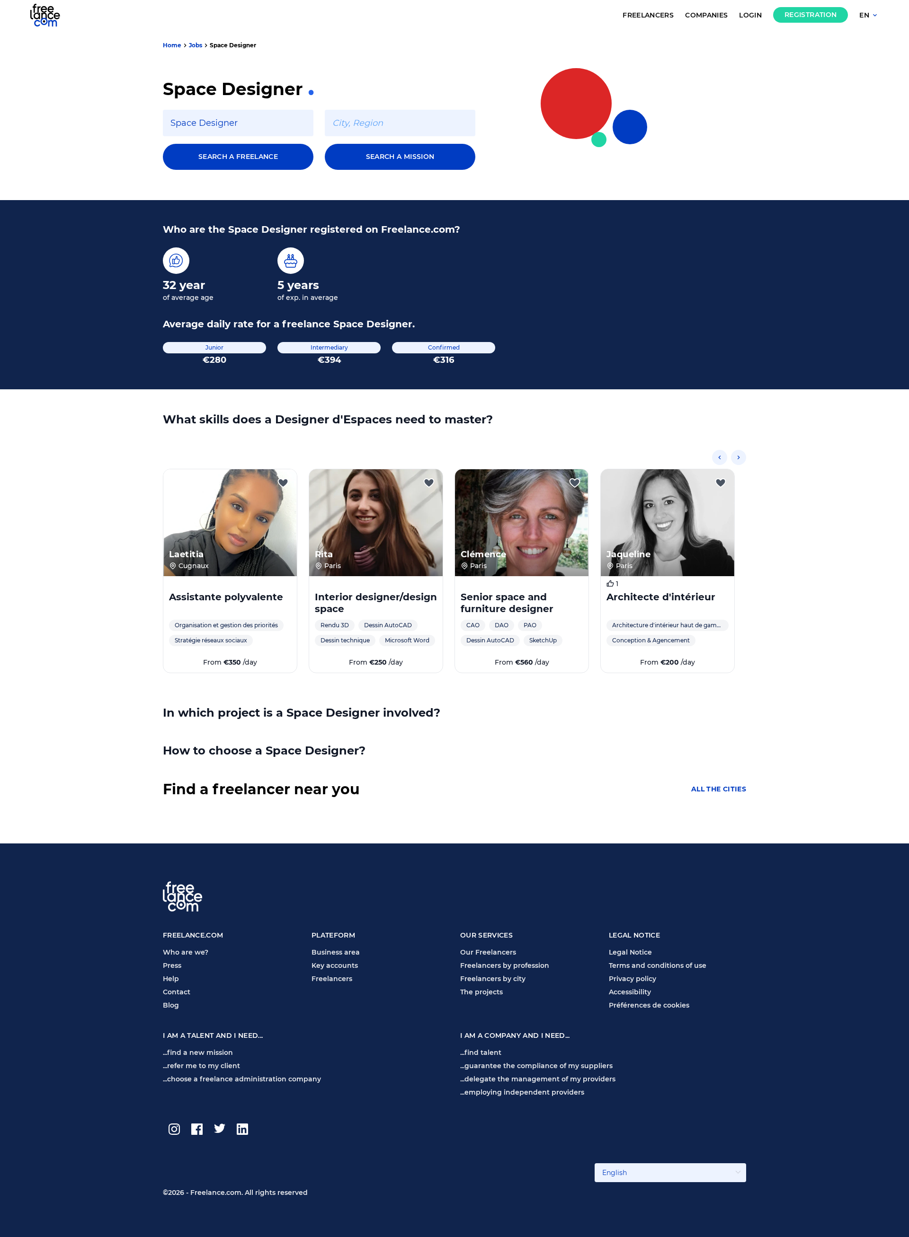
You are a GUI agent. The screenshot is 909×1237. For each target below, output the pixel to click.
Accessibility (630, 992)
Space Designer (233, 45)
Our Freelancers (488, 952)
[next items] (738, 457)
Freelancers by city (493, 978)
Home (172, 45)
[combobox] (238, 123)
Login (750, 15)
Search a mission (400, 156)
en (864, 15)
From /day (230, 662)
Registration (810, 14)
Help (171, 978)
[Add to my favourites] (283, 483)
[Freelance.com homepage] (50, 15)
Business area (336, 952)
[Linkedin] (242, 1129)
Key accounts (335, 965)
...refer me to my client (201, 1066)
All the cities (718, 789)
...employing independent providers (522, 1092)
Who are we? (185, 952)
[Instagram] (174, 1129)
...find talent (480, 1052)
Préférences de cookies (649, 1005)
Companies (706, 15)
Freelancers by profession (504, 965)
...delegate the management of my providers (537, 1079)
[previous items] (719, 457)
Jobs (195, 45)
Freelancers (648, 15)
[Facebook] (197, 1129)
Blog (171, 1005)
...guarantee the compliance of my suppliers (536, 1066)
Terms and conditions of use (657, 965)
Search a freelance (238, 156)
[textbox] (238, 123)
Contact (176, 992)
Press (172, 965)
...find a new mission (198, 1052)
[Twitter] (219, 1129)
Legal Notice (630, 952)
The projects (481, 992)
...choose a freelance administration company (242, 1079)
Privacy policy (632, 978)
